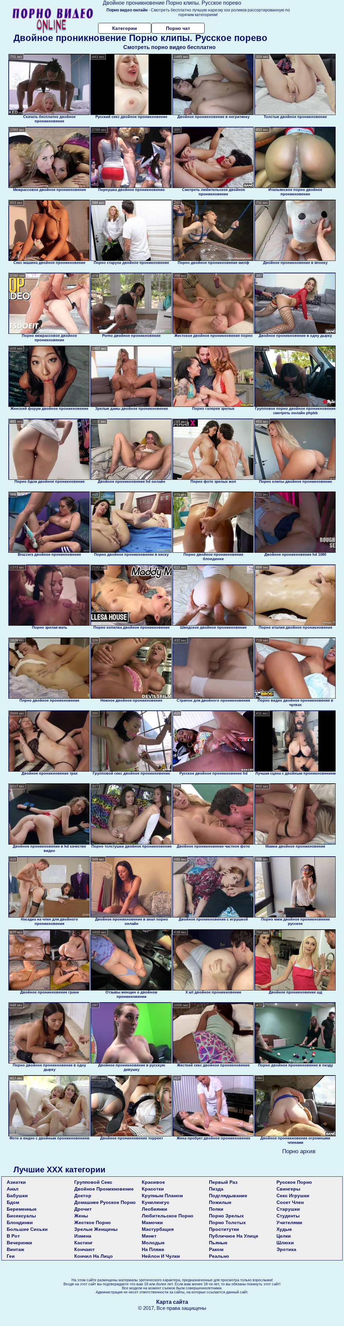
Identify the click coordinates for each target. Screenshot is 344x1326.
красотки (153, 1189)
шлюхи (285, 1242)
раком (216, 1249)
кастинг (83, 1242)
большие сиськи (27, 1229)
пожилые (220, 1202)
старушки (288, 1209)
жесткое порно (92, 1222)
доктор (82, 1195)
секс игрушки (292, 1195)
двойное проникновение (104, 1189)
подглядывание (228, 1195)
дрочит (83, 1209)
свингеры (288, 1189)
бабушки (17, 1195)
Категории (124, 28)
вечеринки (19, 1242)
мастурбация (158, 1229)
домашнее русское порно (105, 1202)
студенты (288, 1215)
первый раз (223, 1182)
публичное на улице (233, 1236)
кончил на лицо (93, 1256)
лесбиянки (154, 1209)
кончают (84, 1249)
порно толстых (227, 1222)
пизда (216, 1189)
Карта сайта (172, 1302)
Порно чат (178, 28)
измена (82, 1236)
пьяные (218, 1242)
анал (12, 1189)
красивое (153, 1182)
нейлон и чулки (161, 1256)
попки (216, 1209)
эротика (286, 1249)
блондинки (20, 1222)
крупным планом (162, 1195)
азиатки (16, 1182)
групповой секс (93, 1182)
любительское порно (168, 1215)
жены (81, 1215)
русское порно (294, 1182)
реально (219, 1256)
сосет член (290, 1202)
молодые (153, 1242)
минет (149, 1236)
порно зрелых (226, 1215)
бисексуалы (21, 1215)
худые (284, 1229)
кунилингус (155, 1202)
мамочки (152, 1222)
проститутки (224, 1229)
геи (11, 1256)
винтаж (15, 1249)
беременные (22, 1209)
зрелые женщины (96, 1229)
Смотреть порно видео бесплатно (169, 47)
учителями (289, 1222)
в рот (13, 1236)
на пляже (153, 1249)
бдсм (13, 1202)
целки (283, 1236)
